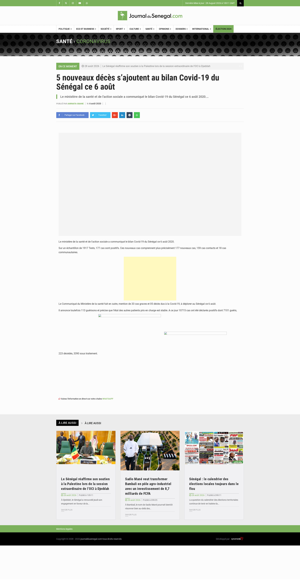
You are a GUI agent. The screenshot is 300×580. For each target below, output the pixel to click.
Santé (149, 29)
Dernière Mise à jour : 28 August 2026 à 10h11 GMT (210, 3)
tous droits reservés (112, 539)
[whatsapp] (137, 115)
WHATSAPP (107, 399)
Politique (64, 29)
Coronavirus (93, 41)
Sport (119, 29)
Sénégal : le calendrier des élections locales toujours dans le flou (214, 484)
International (201, 29)
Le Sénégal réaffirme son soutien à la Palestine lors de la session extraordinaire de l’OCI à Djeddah (156, 66)
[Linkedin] (122, 115)
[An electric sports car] (85, 450)
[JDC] (150, 15)
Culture (134, 29)
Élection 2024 (223, 29)
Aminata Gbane (76, 103)
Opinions (164, 29)
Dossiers (181, 29)
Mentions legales (64, 529)
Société (105, 29)
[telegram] (129, 115)
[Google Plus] (115, 115)
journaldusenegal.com (91, 539)
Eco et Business (85, 29)
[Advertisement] (150, 278)
